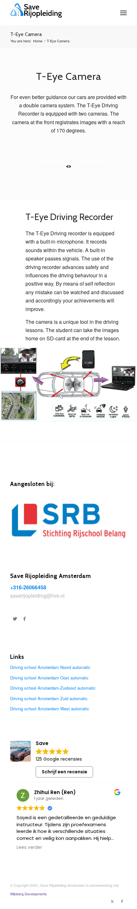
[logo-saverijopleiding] (56, 12)
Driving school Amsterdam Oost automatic (49, 678)
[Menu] (123, 12)
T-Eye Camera (26, 34)
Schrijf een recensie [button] (64, 772)
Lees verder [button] (29, 847)
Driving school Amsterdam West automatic (49, 709)
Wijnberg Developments (28, 893)
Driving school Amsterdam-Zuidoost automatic (53, 688)
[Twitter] (14, 618)
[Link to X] (112, 901)
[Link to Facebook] (122, 901)
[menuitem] (123, 12)
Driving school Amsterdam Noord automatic (50, 667)
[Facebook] (24, 618)
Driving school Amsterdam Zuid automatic (49, 698)
